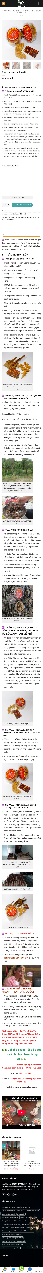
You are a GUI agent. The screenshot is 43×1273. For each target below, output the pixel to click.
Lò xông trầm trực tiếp (8, 1214)
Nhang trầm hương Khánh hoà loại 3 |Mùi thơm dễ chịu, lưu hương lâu (11, 1165)
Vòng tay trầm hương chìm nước (12, 1234)
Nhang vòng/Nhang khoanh (30, 1224)
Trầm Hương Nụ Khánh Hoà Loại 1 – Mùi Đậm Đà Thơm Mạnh (32, 1165)
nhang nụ (7, 217)
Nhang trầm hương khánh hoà (17, 214)
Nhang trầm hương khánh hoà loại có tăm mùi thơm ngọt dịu (20, 1221)
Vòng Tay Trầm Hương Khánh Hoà (12, 1238)
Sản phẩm (17, 11)
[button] (3, 3)
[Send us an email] (11, 1194)
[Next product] (21, 16)
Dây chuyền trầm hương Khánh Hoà (12, 1210)
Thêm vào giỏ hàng (22, 205)
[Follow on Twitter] (7, 1194)
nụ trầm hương (31, 217)
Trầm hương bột (7, 1231)
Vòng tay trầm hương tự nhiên (11, 1248)
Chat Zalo (13, 1271)
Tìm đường (5, 1271)
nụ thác (24, 217)
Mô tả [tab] (5, 234)
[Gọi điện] (21, 1268)
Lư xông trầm (21, 1214)
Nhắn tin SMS (38, 1271)
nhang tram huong (16, 217)
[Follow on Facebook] (3, 1194)
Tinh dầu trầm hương (31, 1227)
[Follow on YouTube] (14, 1194)
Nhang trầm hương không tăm (11, 1224)
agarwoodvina (10, 941)
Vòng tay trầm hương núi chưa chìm (12, 1244)
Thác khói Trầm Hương (17, 1227)
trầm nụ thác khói (9, 219)
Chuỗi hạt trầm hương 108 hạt (11, 1207)
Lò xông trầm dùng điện (32, 1210)
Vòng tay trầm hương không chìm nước (14, 1241)
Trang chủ (6, 11)
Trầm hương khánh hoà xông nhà (24, 1231)
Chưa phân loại (25, 1207)
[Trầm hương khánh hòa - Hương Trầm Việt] (21, 3)
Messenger (30, 1271)
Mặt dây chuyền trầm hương (10, 1217)
